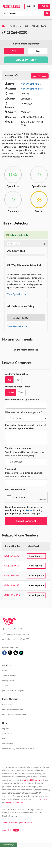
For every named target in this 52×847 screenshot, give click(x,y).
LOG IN (44, 6)
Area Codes (7, 704)
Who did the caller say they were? (22, 399)
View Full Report (40, 76)
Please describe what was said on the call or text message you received (25, 427)
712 (19, 25)
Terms (29, 510)
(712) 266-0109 (11, 565)
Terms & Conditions (14, 802)
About (5, 670)
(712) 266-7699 (11, 556)
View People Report (17, 326)
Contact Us (7, 733)
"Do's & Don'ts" (41, 799)
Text (20, 392)
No (38, 51)
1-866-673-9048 (14, 628)
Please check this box (16, 489)
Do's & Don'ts (8, 743)
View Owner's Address (32, 88)
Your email (10, 469)
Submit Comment (26, 521)
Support (5, 728)
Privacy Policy (8, 680)
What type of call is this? (17, 386)
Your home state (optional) (18, 448)
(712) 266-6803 (12, 595)
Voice (11, 392)
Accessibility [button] (7, 830)
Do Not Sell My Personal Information (18, 748)
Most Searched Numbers (12, 709)
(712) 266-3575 (11, 575)
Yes (14, 51)
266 (26, 25)
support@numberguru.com (18, 634)
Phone (12, 25)
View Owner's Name (31, 83)
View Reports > (36, 556)
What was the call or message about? (23, 412)
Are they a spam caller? (16, 374)
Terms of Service (9, 675)
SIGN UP (30, 6)
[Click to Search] (47, 13)
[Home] (11, 6)
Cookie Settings (8, 845)
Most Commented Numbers (14, 714)
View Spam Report (26, 59)
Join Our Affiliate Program (13, 690)
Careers (5, 685)
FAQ (4, 738)
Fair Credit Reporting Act (33, 780)
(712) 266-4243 (11, 585)
